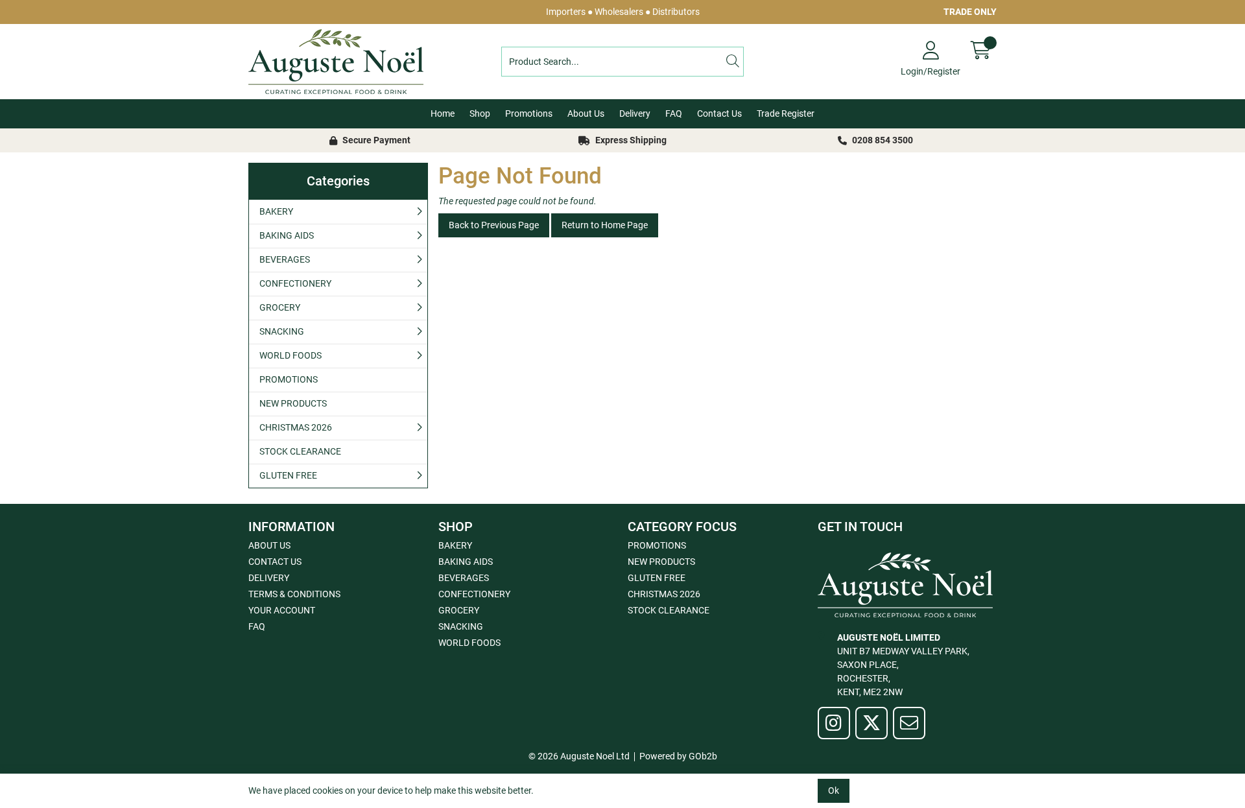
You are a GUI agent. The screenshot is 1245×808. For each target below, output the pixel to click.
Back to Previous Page (494, 225)
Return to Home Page (605, 225)
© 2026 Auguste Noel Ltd (579, 756)
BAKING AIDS (286, 235)
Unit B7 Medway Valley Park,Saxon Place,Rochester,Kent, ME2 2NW (903, 664)
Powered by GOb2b (678, 756)
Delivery (634, 113)
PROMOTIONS (288, 379)
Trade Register (785, 113)
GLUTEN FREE (288, 475)
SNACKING (281, 331)
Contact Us (719, 113)
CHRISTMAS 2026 (295, 427)
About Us (585, 113)
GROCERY (279, 307)
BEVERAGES (284, 259)
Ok (833, 790)
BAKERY (276, 211)
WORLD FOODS (290, 355)
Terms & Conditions (294, 594)
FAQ (673, 113)
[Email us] (909, 723)
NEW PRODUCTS (293, 403)
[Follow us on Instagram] (834, 723)
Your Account (281, 610)
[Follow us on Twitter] (871, 723)
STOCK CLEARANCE (300, 451)
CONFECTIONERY (295, 283)
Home (443, 113)
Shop (479, 113)
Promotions (528, 113)
